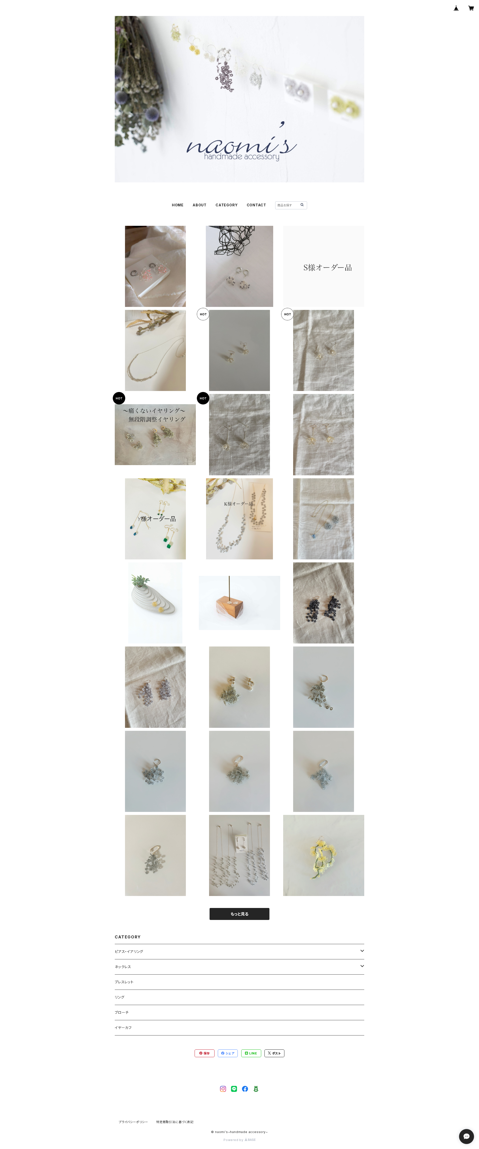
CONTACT (256, 205)
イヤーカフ (123, 1027)
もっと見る (239, 913)
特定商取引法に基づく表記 (175, 1122)
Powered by (234, 1140)
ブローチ (122, 1012)
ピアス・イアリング (129, 951)
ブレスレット (124, 982)
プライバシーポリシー (133, 1122)
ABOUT (200, 205)
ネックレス (123, 967)
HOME (178, 205)
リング (119, 997)
